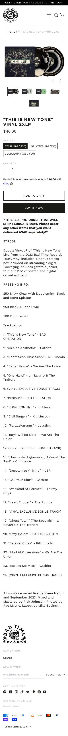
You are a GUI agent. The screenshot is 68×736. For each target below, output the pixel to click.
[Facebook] (10, 692)
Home (11, 31)
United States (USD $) (17, 726)
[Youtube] (44, 692)
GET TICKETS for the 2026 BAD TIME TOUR (34, 2)
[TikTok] (22, 692)
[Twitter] (27, 692)
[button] (56, 15)
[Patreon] (33, 692)
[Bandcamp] (5, 692)
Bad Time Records (22, 701)
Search (7, 657)
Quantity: (10, 163)
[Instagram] (16, 692)
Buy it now (34, 207)
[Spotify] (39, 692)
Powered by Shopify (11, 706)
